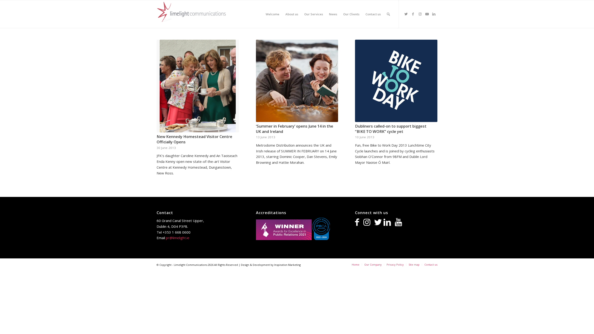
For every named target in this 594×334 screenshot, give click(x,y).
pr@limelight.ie (177, 237)
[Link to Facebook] (413, 13)
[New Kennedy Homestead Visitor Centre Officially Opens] (198, 86)
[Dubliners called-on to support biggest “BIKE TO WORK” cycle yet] (396, 81)
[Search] (388, 14)
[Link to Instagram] (419, 13)
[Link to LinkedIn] (433, 13)
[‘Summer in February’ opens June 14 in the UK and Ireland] (297, 81)
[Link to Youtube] (426, 13)
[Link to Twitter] (406, 13)
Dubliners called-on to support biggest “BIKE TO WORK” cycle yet (390, 128)
